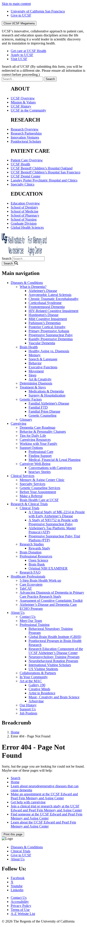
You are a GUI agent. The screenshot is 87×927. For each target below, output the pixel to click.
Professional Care (41, 452)
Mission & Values (23, 102)
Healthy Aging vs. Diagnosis (49, 351)
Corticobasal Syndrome (45, 303)
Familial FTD (38, 407)
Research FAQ (30, 572)
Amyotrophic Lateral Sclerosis (50, 295)
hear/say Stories (40, 472)
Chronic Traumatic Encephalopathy (54, 299)
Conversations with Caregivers (50, 468)
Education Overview (25, 203)
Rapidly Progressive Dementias (51, 339)
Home (15, 732)
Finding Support (40, 456)
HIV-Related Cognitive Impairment (53, 311)
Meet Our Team (31, 621)
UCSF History (21, 106)
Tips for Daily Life (33, 435)
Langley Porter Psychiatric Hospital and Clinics (44, 180)
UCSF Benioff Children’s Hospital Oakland (41, 168)
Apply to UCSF (22, 55)
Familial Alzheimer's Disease (49, 403)
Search (6, 258)
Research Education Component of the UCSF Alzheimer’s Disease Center (56, 651)
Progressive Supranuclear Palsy (51, 335)
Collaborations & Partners (38, 673)
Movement (36, 371)
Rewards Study (39, 548)
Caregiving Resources (35, 439)
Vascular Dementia (42, 343)
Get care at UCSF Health (28, 51)
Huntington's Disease (43, 315)
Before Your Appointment (38, 492)
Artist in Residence (42, 693)
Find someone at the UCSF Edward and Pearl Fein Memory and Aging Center (46, 816)
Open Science (38, 560)
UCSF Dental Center (25, 176)
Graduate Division (24, 223)
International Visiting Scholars (50, 665)
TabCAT (26, 588)
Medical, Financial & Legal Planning (55, 460)
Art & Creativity (40, 379)
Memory (35, 355)
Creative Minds (39, 689)
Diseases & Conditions (27, 283)
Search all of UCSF (43, 70)
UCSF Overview (23, 98)
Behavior (35, 363)
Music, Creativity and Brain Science (54, 697)
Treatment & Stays (33, 387)
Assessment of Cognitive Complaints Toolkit (51, 600)
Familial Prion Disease (44, 411)
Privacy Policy (21, 906)
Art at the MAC (31, 681)
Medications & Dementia (46, 391)
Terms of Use (20, 910)
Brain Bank (37, 564)
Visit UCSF (19, 59)
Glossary (26, 419)
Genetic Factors (31, 399)
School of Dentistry (24, 207)
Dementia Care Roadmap (37, 427)
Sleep (32, 375)
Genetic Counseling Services (40, 488)
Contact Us (27, 617)
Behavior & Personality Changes (43, 431)
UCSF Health (20, 164)
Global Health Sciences (27, 227)
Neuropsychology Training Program (54, 657)
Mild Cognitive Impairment (48, 319)
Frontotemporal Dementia (47, 307)
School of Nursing (24, 219)
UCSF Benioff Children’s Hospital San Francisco (45, 172)
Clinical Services (22, 476)
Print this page (13, 834)
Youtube (17, 886)
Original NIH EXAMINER (48, 568)
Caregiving (18, 423)
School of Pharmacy (25, 215)
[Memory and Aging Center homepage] (24, 254)
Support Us (28, 709)
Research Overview (25, 129)
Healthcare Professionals (28, 576)
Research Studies (32, 544)
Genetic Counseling (42, 415)
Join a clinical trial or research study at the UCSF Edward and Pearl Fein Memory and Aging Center (46, 808)
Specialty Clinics (22, 184)
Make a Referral (31, 496)
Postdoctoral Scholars (26, 141)
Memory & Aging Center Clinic (42, 480)
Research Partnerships (26, 133)
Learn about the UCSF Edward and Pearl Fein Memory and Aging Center (43, 824)
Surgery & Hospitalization (47, 395)
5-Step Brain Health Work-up (40, 580)
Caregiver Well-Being (35, 464)
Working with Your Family (38, 444)
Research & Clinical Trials (29, 504)
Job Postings (28, 713)
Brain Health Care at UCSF (39, 500)
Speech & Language (43, 359)
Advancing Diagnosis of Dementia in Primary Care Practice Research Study (52, 594)
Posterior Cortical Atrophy (47, 327)
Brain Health (29, 347)
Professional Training (35, 625)
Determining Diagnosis (36, 383)
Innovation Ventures (25, 137)
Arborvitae (36, 701)
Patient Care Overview (27, 160)
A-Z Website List (23, 914)
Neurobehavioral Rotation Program (53, 661)
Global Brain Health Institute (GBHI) (55, 637)
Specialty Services (32, 484)
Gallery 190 (37, 685)
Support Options (31, 448)
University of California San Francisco (38, 11)
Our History (28, 705)
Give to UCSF (21, 15)
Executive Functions (43, 367)
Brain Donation (30, 552)
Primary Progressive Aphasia (49, 331)
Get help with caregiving (28, 802)
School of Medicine (24, 211)
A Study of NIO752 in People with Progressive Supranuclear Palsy (53, 522)
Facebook (18, 878)
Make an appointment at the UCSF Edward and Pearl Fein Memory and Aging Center (44, 796)
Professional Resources (36, 556)
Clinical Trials (29, 508)
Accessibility (20, 902)
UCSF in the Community (28, 110)
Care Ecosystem (31, 584)
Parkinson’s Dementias (45, 323)
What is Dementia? (33, 287)
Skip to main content (16, 4)
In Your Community (34, 677)
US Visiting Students (43, 669)
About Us (18, 612)
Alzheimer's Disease (43, 291)
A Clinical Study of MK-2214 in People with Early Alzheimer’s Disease (57, 514)
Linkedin (17, 890)
